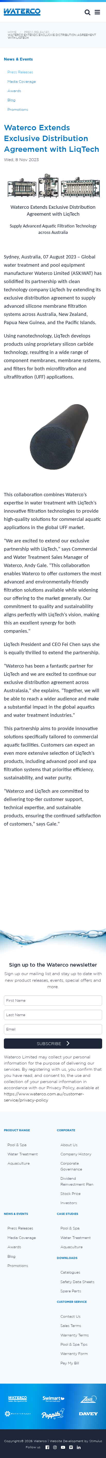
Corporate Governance (71, 1166)
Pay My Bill (69, 1363)
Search (87, 12)
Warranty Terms (74, 1335)
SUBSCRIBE (50, 1043)
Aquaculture (18, 1163)
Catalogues (70, 1272)
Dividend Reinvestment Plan (76, 1181)
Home (12, 32)
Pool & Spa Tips (73, 1344)
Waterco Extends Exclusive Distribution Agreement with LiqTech (52, 36)
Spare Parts (70, 1291)
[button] (97, 12)
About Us (68, 1145)
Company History (75, 1154)
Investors (68, 1203)
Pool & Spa (16, 1145)
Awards (14, 91)
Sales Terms (70, 1326)
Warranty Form (74, 1354)
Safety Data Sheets (77, 1282)
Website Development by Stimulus (76, 1441)
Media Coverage (21, 82)
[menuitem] (26, 1144)
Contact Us (70, 1316)
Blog (11, 100)
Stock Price (70, 1194)
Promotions (17, 109)
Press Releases (36, 32)
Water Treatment (22, 1154)
